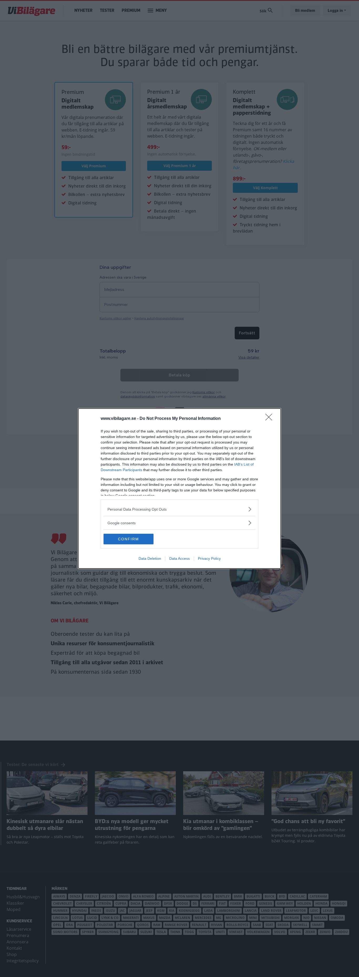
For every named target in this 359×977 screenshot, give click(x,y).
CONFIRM (128, 539)
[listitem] (179, 509)
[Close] (270, 419)
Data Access (179, 558)
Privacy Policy (209, 558)
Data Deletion (150, 558)
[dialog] (179, 488)
